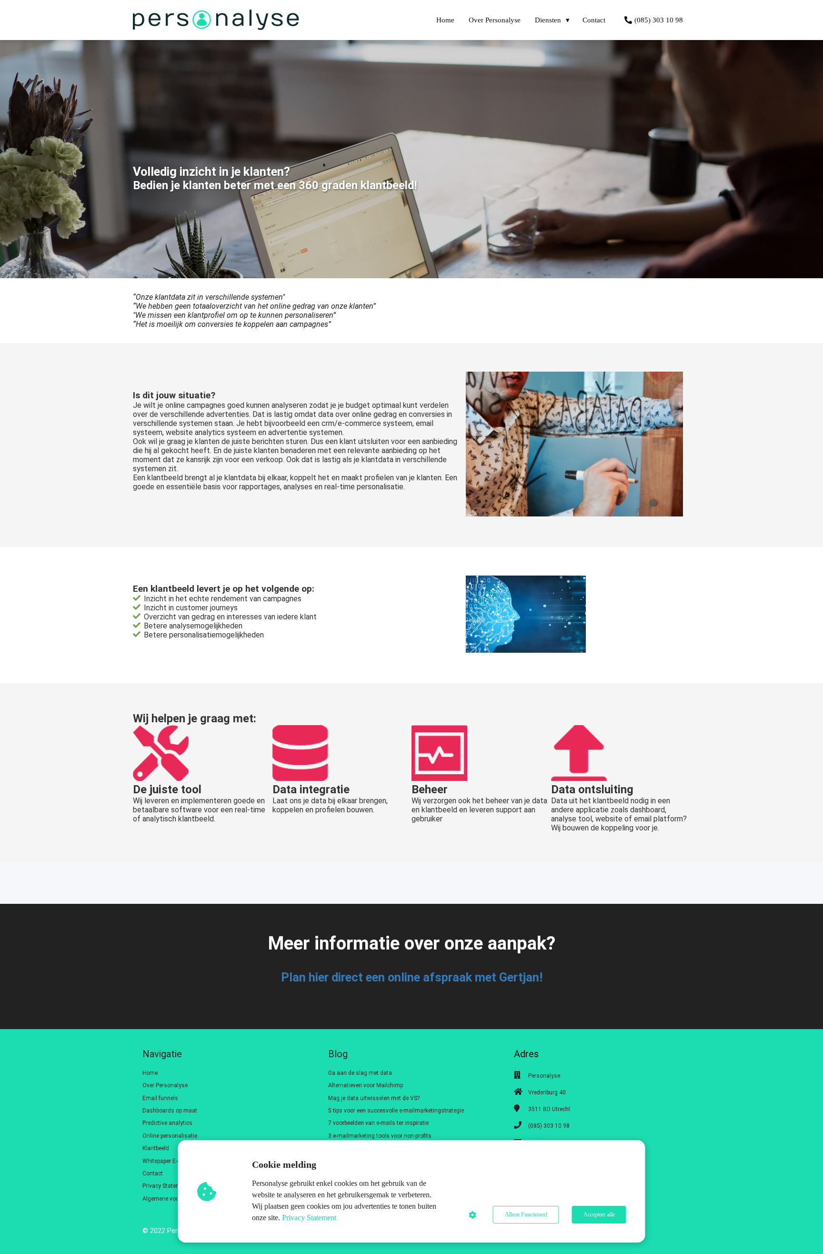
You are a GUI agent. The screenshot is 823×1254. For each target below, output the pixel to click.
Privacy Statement (309, 1218)
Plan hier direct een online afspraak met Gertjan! (411, 977)
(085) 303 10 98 (549, 1126)
